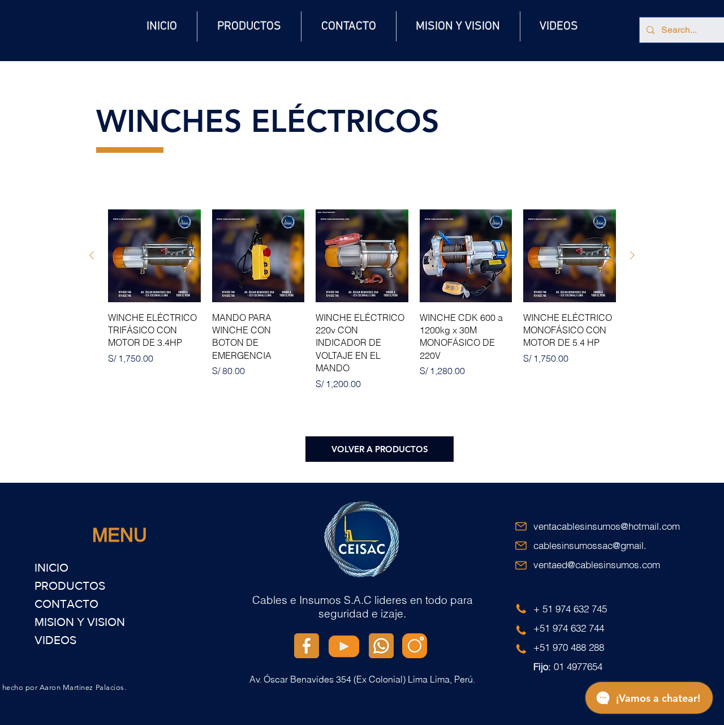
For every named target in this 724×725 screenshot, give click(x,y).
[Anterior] (91, 255)
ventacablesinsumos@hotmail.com (606, 526)
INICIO (51, 567)
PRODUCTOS (70, 585)
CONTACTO (66, 603)
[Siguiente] (632, 255)
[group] (362, 300)
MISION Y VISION (80, 621)
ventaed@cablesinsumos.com (596, 564)
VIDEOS (55, 639)
